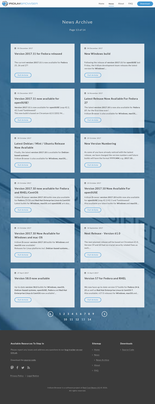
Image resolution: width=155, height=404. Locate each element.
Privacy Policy (17, 376)
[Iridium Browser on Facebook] (17, 368)
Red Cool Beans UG (91, 388)
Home (101, 3)
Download (145, 4)
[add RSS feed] (28, 368)
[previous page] (50, 314)
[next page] (104, 314)
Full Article (23, 75)
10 (65, 319)
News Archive (102, 360)
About (121, 3)
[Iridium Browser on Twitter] (22, 368)
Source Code (128, 350)
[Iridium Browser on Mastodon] (12, 367)
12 (77, 319)
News (111, 4)
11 (71, 319)
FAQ (130, 3)
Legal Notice (33, 376)
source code (30, 360)
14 (89, 319)
